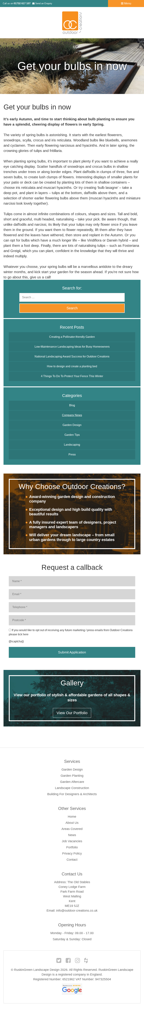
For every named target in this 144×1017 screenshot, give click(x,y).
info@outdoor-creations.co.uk (76, 910)
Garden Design (72, 424)
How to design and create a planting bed (72, 366)
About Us (72, 822)
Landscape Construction (72, 788)
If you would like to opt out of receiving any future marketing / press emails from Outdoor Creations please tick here (71, 632)
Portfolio (72, 847)
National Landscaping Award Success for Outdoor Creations (72, 356)
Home (72, 816)
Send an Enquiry (43, 3)
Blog (72, 405)
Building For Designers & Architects (72, 794)
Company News (72, 415)
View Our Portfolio (72, 713)
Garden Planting (72, 775)
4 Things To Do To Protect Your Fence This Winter (72, 376)
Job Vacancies (72, 841)
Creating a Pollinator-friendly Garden (72, 336)
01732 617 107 (22, 3)
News (72, 835)
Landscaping (72, 444)
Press (72, 454)
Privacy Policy (72, 853)
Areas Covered (72, 829)
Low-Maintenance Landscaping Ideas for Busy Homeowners (72, 346)
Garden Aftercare (72, 782)
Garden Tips (72, 434)
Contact (72, 859)
